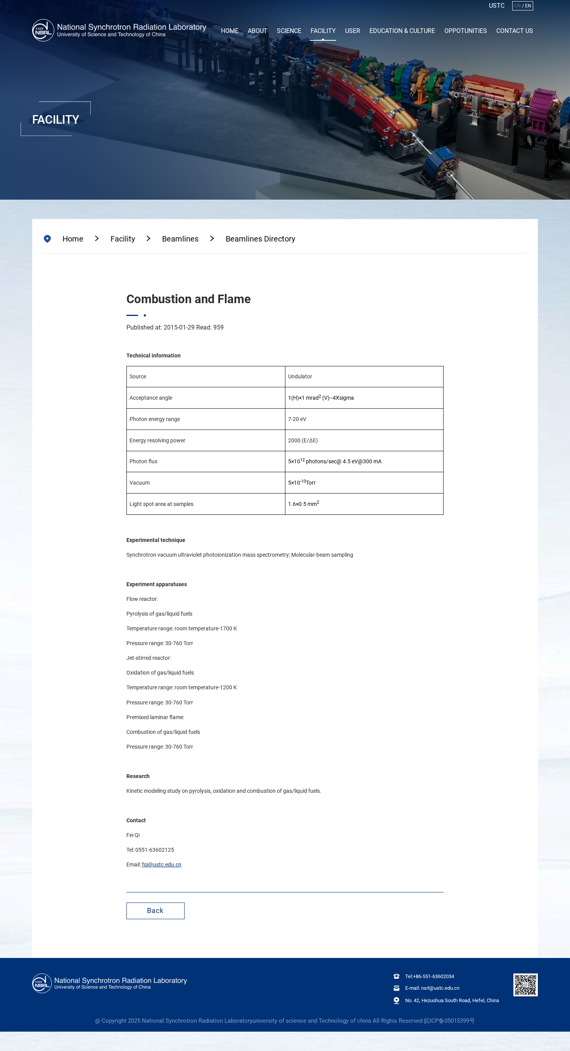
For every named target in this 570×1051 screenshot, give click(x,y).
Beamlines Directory (260, 239)
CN (517, 6)
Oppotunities (465, 31)
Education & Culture (402, 31)
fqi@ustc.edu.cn (161, 864)
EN (528, 6)
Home (229, 31)
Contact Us (514, 31)
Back (155, 910)
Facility (323, 31)
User (352, 31)
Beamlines (180, 239)
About (258, 31)
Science (289, 31)
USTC (496, 5)
